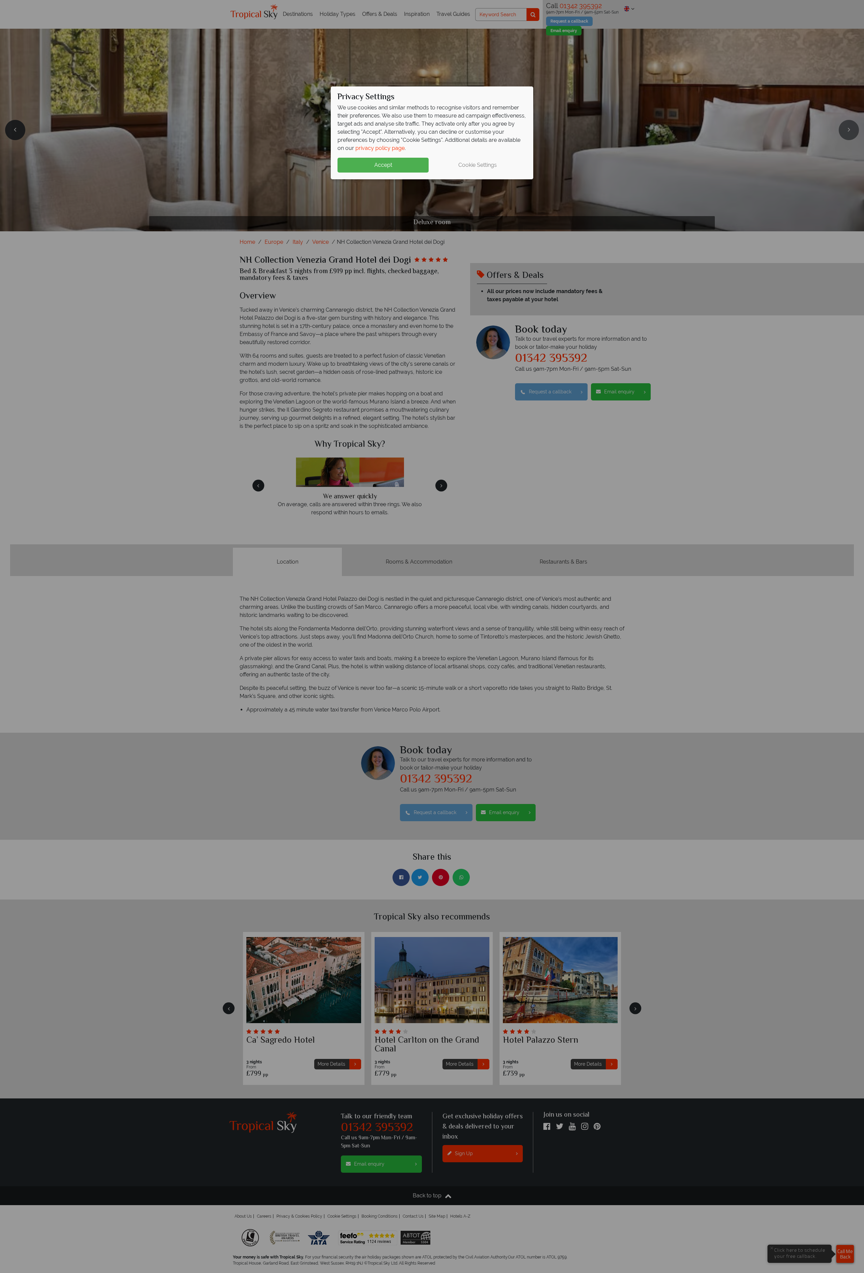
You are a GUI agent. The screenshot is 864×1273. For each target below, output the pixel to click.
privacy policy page (380, 148)
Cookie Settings (477, 165)
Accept (383, 165)
